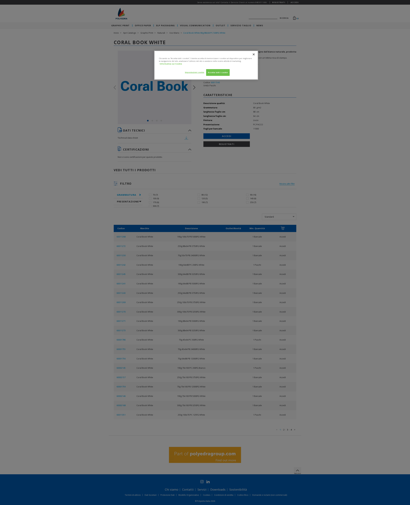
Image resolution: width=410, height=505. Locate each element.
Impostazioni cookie (194, 72)
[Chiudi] (253, 54)
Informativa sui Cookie (171, 64)
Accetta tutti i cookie (218, 72)
